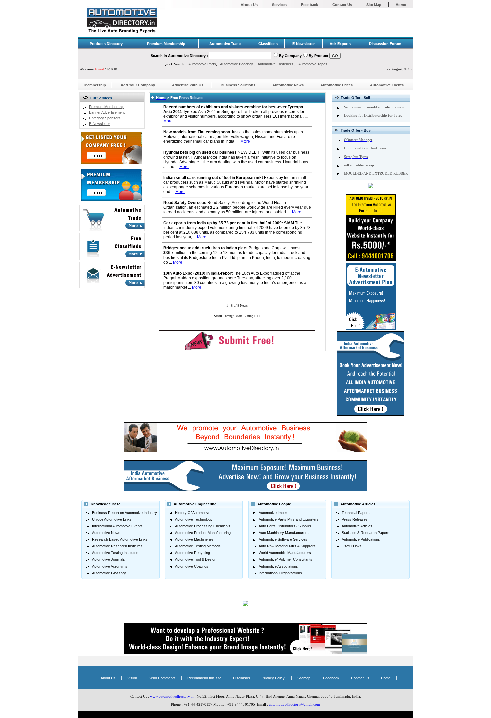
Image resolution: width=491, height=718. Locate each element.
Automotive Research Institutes (117, 546)
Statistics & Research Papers (365, 533)
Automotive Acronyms (109, 566)
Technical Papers (356, 513)
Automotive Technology (194, 519)
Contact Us (342, 5)
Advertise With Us (187, 85)
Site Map (373, 5)
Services (279, 5)
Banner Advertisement (107, 112)
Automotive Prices (336, 85)
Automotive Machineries (194, 539)
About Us (249, 5)
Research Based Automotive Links (120, 539)
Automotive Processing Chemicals (202, 526)
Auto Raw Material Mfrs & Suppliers (287, 546)
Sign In (111, 69)
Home (401, 5)
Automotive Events (387, 85)
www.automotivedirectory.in (172, 696)
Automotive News (288, 85)
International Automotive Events (117, 526)
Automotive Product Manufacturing (203, 533)
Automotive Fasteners (276, 64)
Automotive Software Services (283, 539)
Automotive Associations (278, 566)
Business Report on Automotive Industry (124, 513)
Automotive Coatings (191, 566)
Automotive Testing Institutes (115, 553)
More (168, 121)
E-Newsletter (99, 124)
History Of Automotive (192, 513)
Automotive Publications (361, 539)
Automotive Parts (202, 64)
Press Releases (355, 519)
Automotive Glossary (109, 573)
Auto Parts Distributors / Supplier (285, 526)
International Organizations (280, 573)
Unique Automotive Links (112, 519)
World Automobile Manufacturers (285, 553)
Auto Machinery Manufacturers (284, 533)
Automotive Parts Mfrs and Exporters (289, 519)
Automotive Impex (273, 513)
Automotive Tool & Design (195, 559)
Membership (95, 85)
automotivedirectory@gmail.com (294, 704)
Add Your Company (138, 85)
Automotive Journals (108, 559)
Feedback (309, 5)
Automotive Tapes (312, 64)
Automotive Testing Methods (198, 546)
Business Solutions (238, 85)
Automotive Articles (357, 526)
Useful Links (352, 546)
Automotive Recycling (192, 553)
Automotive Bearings (237, 64)
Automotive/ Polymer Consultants (285, 559)
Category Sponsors (105, 118)
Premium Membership (106, 107)
